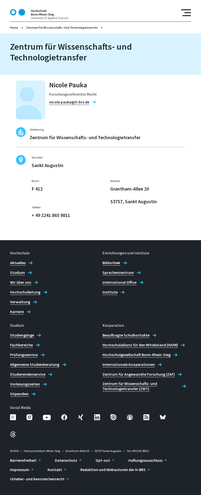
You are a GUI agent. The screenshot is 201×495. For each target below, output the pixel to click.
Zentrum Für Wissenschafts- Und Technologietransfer (62, 27)
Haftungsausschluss (145, 460)
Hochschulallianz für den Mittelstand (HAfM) (140, 344)
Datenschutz (66, 460)
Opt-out (103, 460)
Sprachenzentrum (118, 272)
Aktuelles (18, 262)
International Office (119, 282)
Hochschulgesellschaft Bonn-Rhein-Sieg (136, 354)
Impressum (19, 469)
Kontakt (55, 469)
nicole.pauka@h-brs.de (69, 102)
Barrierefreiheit (23, 460)
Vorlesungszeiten (25, 384)
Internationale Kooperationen (128, 364)
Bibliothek (111, 262)
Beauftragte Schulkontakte (126, 335)
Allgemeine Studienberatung (34, 364)
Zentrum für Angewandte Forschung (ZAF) (138, 374)
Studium (17, 272)
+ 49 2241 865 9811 (51, 215)
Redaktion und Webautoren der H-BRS (113, 469)
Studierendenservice (27, 374)
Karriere (17, 311)
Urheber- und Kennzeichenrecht (37, 478)
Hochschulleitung (25, 292)
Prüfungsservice (24, 354)
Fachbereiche (21, 344)
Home (14, 27)
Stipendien (19, 393)
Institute (110, 292)
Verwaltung (20, 301)
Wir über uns (20, 282)
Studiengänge (22, 335)
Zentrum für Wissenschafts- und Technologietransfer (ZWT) (129, 386)
